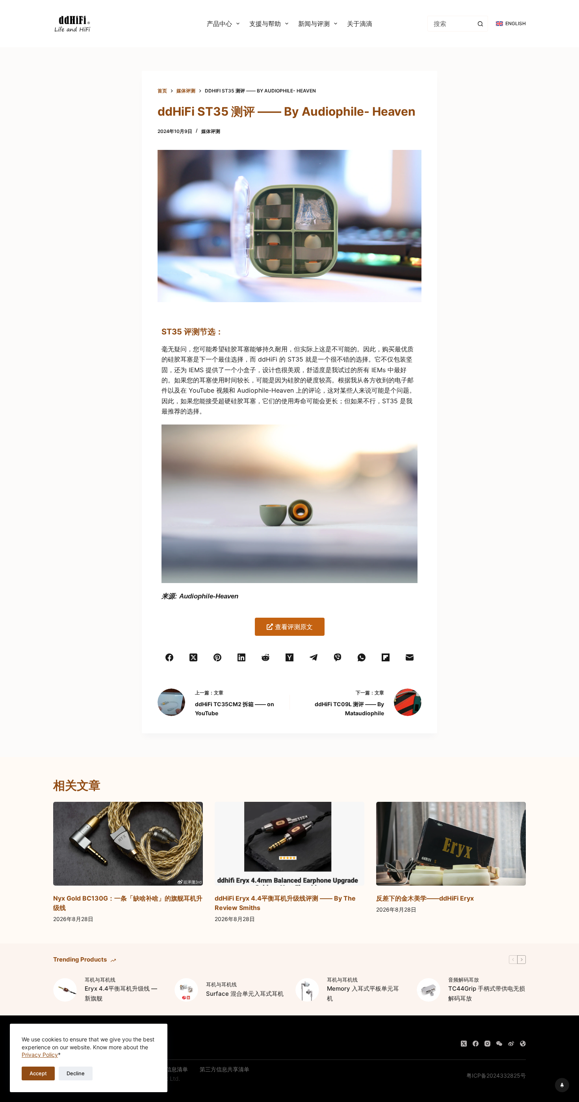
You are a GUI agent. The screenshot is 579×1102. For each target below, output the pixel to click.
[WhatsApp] (361, 657)
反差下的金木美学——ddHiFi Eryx (425, 898)
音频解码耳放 (463, 979)
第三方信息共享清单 (224, 1069)
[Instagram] (487, 1044)
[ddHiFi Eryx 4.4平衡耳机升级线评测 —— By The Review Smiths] (289, 844)
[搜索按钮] (480, 23)
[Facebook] (170, 657)
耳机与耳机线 (100, 979)
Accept (38, 1073)
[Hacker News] (290, 657)
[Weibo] (511, 1044)
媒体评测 (210, 131)
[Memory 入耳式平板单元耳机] (307, 990)
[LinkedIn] (242, 657)
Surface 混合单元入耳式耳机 (245, 993)
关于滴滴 (359, 24)
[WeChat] (499, 1044)
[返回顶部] (562, 1085)
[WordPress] (523, 1044)
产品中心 (219, 24)
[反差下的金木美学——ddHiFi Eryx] (451, 844)
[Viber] (337, 657)
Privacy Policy (40, 1054)
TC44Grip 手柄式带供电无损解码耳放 (486, 993)
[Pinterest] (218, 657)
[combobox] (450, 23)
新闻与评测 (314, 24)
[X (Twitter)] (194, 657)
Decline (76, 1073)
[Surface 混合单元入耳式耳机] (186, 990)
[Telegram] (313, 657)
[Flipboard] (385, 657)
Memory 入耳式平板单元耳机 (363, 993)
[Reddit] (266, 657)
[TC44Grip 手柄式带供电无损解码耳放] (428, 990)
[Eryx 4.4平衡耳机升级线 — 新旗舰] (65, 990)
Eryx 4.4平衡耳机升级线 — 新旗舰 (121, 993)
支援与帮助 (265, 24)
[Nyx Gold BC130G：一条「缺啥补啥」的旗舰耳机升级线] (128, 844)
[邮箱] (409, 657)
